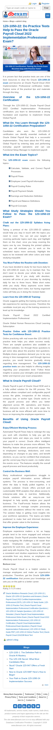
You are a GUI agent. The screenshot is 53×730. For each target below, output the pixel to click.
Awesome (14, 586)
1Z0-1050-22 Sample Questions (19, 611)
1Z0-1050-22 (39, 593)
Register (45, 3)
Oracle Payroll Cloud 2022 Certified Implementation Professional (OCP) (27, 599)
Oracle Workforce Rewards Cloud (19, 593)
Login (34, 3)
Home (5, 21)
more (46, 685)
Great (11, 586)
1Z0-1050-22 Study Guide (33, 602)
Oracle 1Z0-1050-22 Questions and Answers (23, 596)
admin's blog (21, 21)
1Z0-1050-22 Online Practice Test (29, 632)
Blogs (12, 21)
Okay (6, 586)
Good (9, 586)
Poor (4, 586)
